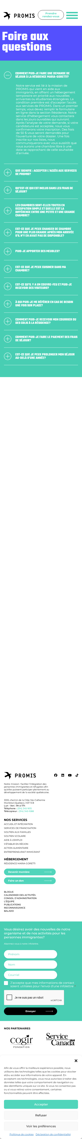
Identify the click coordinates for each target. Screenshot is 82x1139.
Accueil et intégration (18, 824)
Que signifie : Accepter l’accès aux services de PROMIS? (46, 172)
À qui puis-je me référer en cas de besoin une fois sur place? (44, 304)
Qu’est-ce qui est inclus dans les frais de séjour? (44, 190)
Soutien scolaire (15, 836)
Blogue (9, 891)
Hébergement (16, 859)
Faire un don (16, 880)
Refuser (41, 1115)
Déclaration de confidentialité (53, 1134)
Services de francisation (20, 828)
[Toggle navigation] (72, 15)
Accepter (41, 1104)
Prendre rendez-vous (50, 15)
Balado (9, 911)
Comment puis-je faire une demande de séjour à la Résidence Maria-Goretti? (42, 75)
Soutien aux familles (17, 832)
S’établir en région (16, 844)
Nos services (15, 820)
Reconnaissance (14, 907)
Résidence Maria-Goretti (19, 863)
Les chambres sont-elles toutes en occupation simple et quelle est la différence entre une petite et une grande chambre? (45, 210)
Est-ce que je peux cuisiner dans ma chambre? (40, 269)
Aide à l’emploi (13, 840)
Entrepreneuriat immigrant (22, 852)
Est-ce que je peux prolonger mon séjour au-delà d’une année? (45, 356)
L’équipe (9, 901)
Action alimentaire (16, 848)
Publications (12, 904)
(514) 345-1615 (24, 808)
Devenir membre (19, 871)
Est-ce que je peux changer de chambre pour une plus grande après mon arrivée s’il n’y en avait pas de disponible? (44, 232)
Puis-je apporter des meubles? (37, 251)
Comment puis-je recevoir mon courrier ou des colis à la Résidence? (45, 321)
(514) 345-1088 (26, 811)
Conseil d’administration (20, 898)
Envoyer (30, 1011)
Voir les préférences (41, 1126)
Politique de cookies (22, 1134)
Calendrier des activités (20, 895)
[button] (76, 1060)
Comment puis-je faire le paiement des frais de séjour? (46, 339)
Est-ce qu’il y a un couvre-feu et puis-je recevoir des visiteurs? (43, 286)
